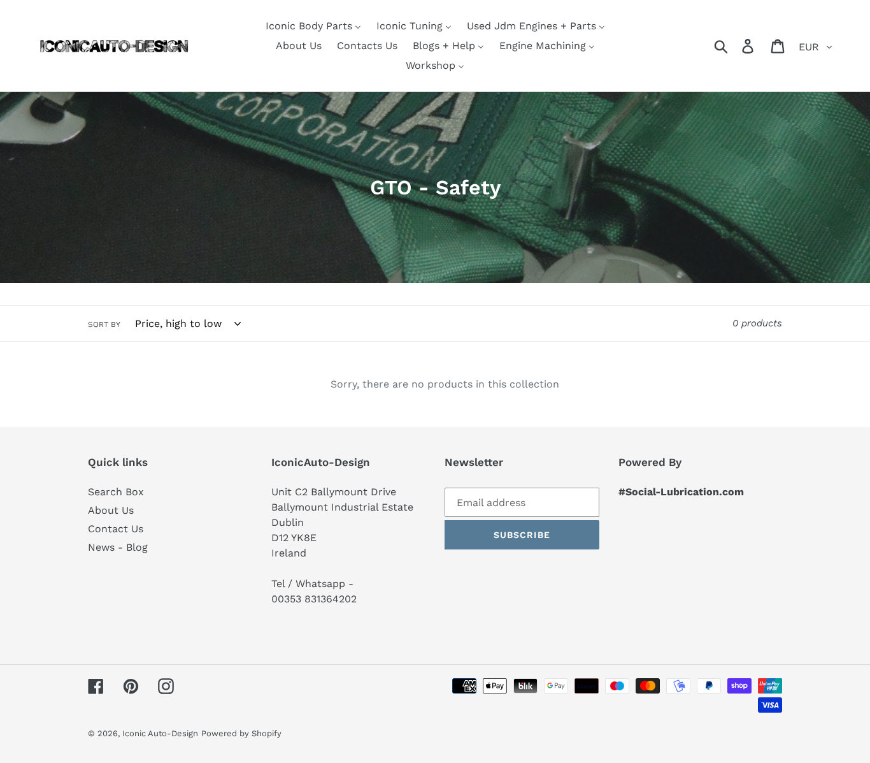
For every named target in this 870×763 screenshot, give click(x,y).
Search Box (116, 492)
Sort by (104, 324)
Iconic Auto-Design (160, 733)
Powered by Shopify (241, 733)
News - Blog (118, 547)
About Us (111, 510)
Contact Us (115, 529)
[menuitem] (313, 26)
